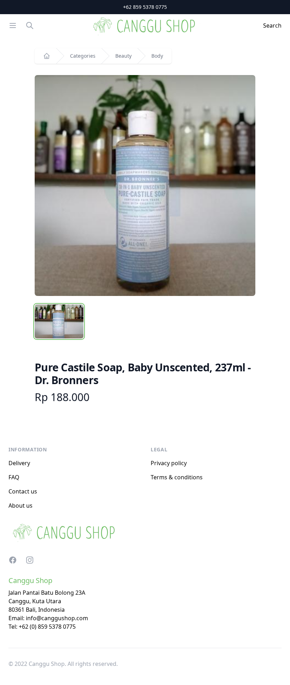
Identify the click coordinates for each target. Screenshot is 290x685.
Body (157, 55)
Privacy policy (169, 463)
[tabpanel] (145, 185)
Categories (82, 55)
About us (20, 505)
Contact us (22, 491)
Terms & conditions (177, 477)
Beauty (123, 55)
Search (272, 25)
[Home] (46, 55)
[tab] (59, 321)
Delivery (19, 463)
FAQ (13, 477)
